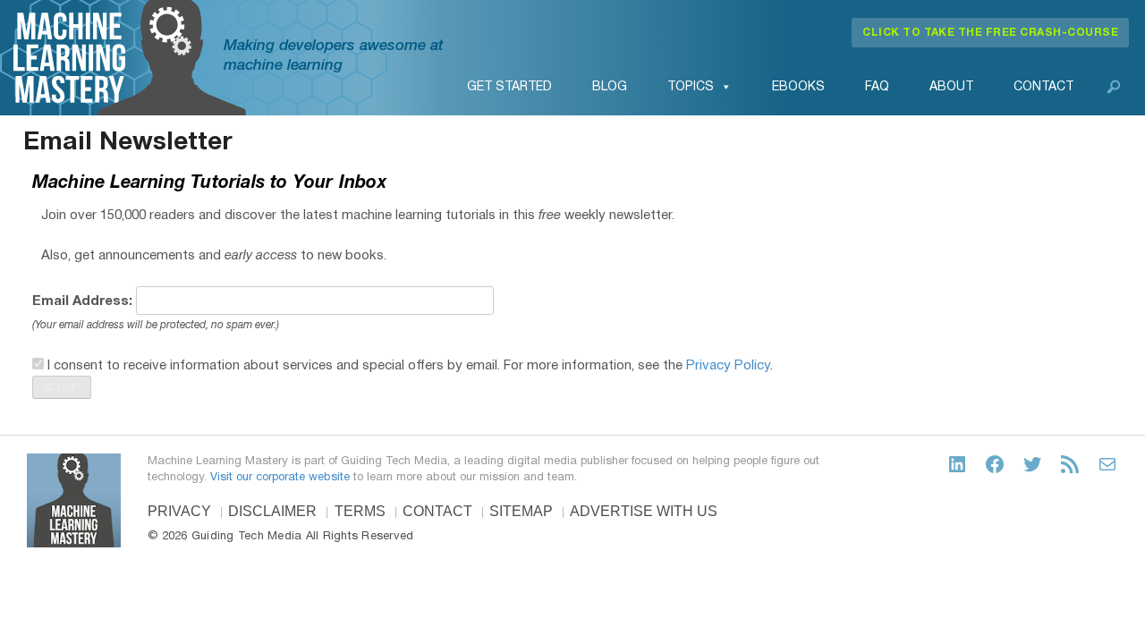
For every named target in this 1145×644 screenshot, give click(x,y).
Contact (1043, 87)
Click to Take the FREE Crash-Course (990, 33)
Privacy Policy (728, 366)
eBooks (798, 87)
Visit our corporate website (280, 477)
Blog (609, 87)
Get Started (509, 87)
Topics (690, 87)
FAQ (877, 87)
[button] (1114, 87)
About (951, 87)
